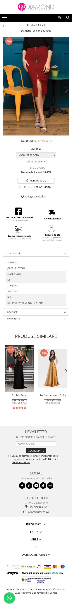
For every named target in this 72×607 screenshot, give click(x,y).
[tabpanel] (36, 86)
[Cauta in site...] (68, 17)
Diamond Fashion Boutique (36, 30)
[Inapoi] (3, 26)
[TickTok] (43, 485)
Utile (35, 539)
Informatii (34, 524)
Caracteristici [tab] (13, 253)
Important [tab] (11, 311)
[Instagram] (50, 485)
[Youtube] (36, 485)
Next (66, 90)
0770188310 (38, 506)
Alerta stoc (38, 180)
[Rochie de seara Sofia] (52, 368)
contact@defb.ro (38, 512)
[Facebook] (22, 485)
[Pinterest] (29, 485)
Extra (34, 532)
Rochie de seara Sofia (53, 395)
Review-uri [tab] (13, 318)
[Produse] (5, 18)
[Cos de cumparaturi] (59, 17)
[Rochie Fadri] (19, 368)
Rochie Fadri (19, 395)
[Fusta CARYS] (36, 86)
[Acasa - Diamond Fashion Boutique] (36, 7)
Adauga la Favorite (34, 196)
